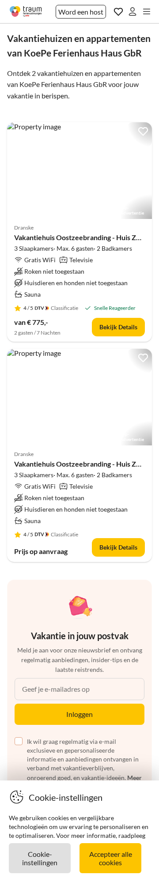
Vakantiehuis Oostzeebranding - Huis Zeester (85, 464)
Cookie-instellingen (39, 858)
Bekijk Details (118, 327)
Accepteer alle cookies (110, 858)
